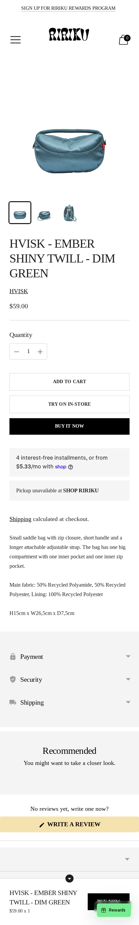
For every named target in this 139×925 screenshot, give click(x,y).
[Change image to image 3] (69, 212)
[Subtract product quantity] (40, 352)
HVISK (18, 291)
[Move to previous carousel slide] (9, 789)
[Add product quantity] (16, 352)
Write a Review (88, 826)
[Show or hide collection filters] (69, 878)
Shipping (20, 519)
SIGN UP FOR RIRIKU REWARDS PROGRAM (68, 8)
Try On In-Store (69, 404)
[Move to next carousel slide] (129, 789)
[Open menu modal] (15, 39)
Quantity (20, 334)
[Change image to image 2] (44, 212)
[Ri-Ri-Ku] (70, 39)
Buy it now (69, 426)
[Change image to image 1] (19, 212)
